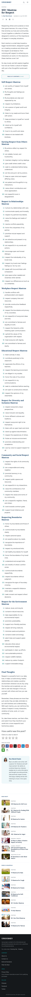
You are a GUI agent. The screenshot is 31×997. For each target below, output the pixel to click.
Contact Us (5, 959)
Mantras (4, 7)
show (21, 76)
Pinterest (4, 983)
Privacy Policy (5, 972)
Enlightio (20, 949)
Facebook (4, 986)
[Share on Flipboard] (19, 746)
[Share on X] (6, 19)
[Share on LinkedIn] (23, 746)
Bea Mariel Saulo (7, 16)
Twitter (3, 989)
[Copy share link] (3, 746)
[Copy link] (13, 19)
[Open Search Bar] (23, 2)
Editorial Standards (7, 962)
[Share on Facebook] (3, 19)
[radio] (3, 738)
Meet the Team (6, 965)
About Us (4, 956)
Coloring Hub (13, 949)
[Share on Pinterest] (11, 746)
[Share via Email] (3, 750)
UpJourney (6, 2)
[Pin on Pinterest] (9, 19)
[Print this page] (27, 746)
